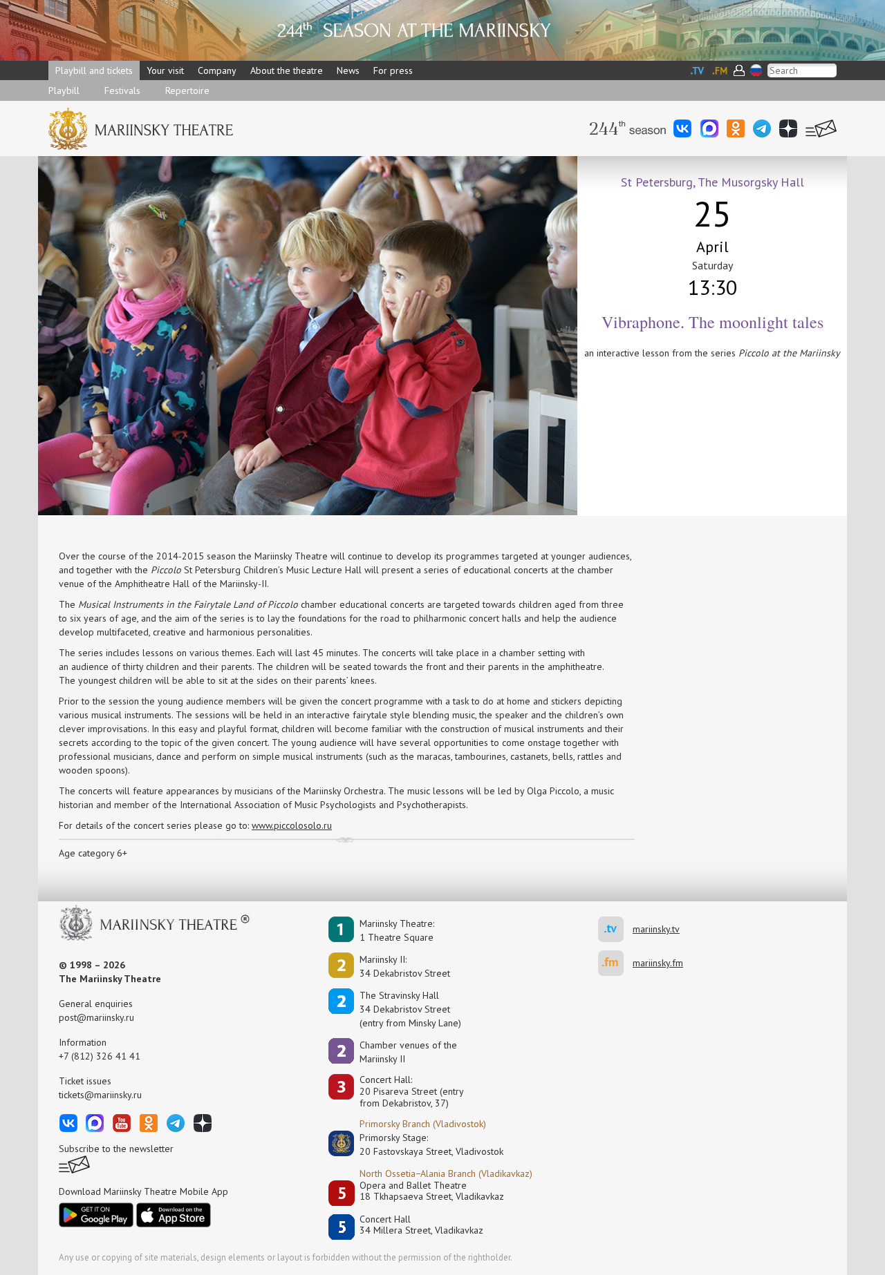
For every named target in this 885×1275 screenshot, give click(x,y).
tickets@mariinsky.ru (100, 1095)
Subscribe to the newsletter (116, 1148)
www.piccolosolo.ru (292, 825)
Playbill (64, 90)
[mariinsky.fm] (615, 963)
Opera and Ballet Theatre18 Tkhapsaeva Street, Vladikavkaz (432, 1191)
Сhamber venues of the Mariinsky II (408, 1052)
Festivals (122, 90)
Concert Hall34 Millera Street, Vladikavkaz (421, 1225)
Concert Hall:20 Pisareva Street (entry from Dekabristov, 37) (412, 1091)
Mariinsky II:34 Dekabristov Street (405, 966)
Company (217, 70)
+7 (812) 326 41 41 (99, 1056)
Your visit (165, 70)
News (348, 70)
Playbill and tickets (94, 70)
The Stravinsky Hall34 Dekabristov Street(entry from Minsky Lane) (410, 1009)
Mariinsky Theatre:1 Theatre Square (397, 930)
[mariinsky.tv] (615, 929)
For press (393, 70)
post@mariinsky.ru (96, 1017)
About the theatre (286, 70)
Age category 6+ (93, 853)
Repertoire (187, 90)
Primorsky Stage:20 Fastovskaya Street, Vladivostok (422, 1144)
